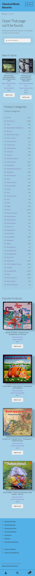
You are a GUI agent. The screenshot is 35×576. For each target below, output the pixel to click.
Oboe (8, 203)
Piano (8, 209)
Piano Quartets (11, 216)
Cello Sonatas (11, 145)
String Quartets (11, 250)
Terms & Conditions (10, 532)
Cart (27, 571)
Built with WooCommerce (10, 566)
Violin (8, 274)
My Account (6, 573)
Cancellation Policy (10, 528)
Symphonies (10, 261)
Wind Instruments (12, 284)
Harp (8, 192)
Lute (8, 199)
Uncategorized (11, 271)
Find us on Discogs (10, 549)
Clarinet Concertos (12, 158)
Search (17, 573)
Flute (8, 179)
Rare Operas (10, 233)
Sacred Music (10, 237)
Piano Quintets (11, 220)
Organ (8, 206)
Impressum (7, 535)
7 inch (8, 124)
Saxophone (10, 240)
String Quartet (11, 247)
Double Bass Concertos (14, 169)
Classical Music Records (11, 5)
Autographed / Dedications (15, 128)
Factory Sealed (11, 175)
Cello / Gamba (11, 138)
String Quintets (11, 254)
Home (5, 14)
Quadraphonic (11, 230)
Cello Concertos (12, 141)
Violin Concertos (12, 278)
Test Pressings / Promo (14, 264)
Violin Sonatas (11, 281)
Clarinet (9, 155)
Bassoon (9, 131)
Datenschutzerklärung (11, 542)
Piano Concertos (12, 213)
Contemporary (11, 162)
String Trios (10, 257)
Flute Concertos (12, 182)
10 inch (9, 117)
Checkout (7, 538)
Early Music (10, 172)
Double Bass (10, 165)
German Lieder (11, 186)
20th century (10, 121)
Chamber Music (11, 148)
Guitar (8, 189)
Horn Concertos (11, 196)
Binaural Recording (12, 134)
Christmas (10, 152)
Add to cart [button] (9, 95)
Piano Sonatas (11, 223)
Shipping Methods (10, 525)
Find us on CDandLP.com (11, 552)
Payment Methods (10, 521)
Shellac (9, 244)
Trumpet (9, 267)
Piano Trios (10, 227)
